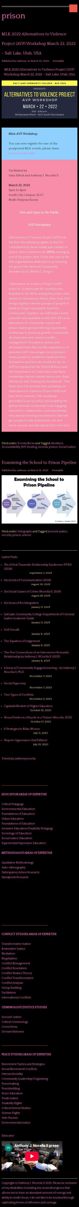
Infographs (25, 531)
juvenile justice (57, 531)
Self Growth (11, 629)
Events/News (26, 443)
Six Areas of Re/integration (21, 603)
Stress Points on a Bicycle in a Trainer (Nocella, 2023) (38, 717)
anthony (22, 61)
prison (53, 447)
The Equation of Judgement (22, 641)
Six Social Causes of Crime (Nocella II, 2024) (32, 591)
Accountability (11, 447)
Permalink (58, 61)
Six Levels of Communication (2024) (27, 580)
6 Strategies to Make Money (22, 729)
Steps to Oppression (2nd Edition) (25, 740)
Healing (32, 447)
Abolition (57, 443)
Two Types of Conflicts (18, 694)
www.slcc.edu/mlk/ (22, 153)
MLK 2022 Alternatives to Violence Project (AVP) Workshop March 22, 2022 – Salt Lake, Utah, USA (39, 43)
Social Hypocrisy (15, 683)
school (26, 535)
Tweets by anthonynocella (18, 758)
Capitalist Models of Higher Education (28, 706)
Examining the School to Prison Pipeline (39, 462)
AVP (23, 447)
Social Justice (67, 447)
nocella (43, 447)
